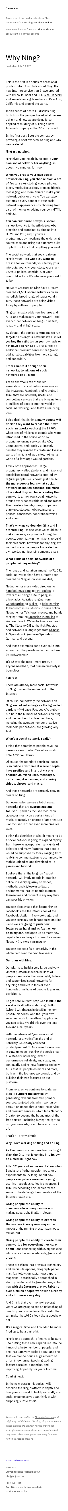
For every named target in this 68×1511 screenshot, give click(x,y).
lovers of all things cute (21, 595)
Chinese (54, 630)
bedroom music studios (24, 608)
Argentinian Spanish (37, 634)
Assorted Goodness (17, 1460)
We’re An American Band (43, 621)
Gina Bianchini (53, 95)
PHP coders (43, 591)
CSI (28, 625)
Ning (50, 86)
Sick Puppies (48, 625)
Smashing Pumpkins (41, 617)
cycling (33, 604)
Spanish (14, 634)
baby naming (50, 604)
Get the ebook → (43, 22)
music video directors (37, 586)
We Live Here (14, 621)
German (11, 638)
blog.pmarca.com (51, 1421)
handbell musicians (18, 591)
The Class (15, 625)
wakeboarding (15, 604)
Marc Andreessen (44, 1417)
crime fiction (52, 608)
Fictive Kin (43, 29)
